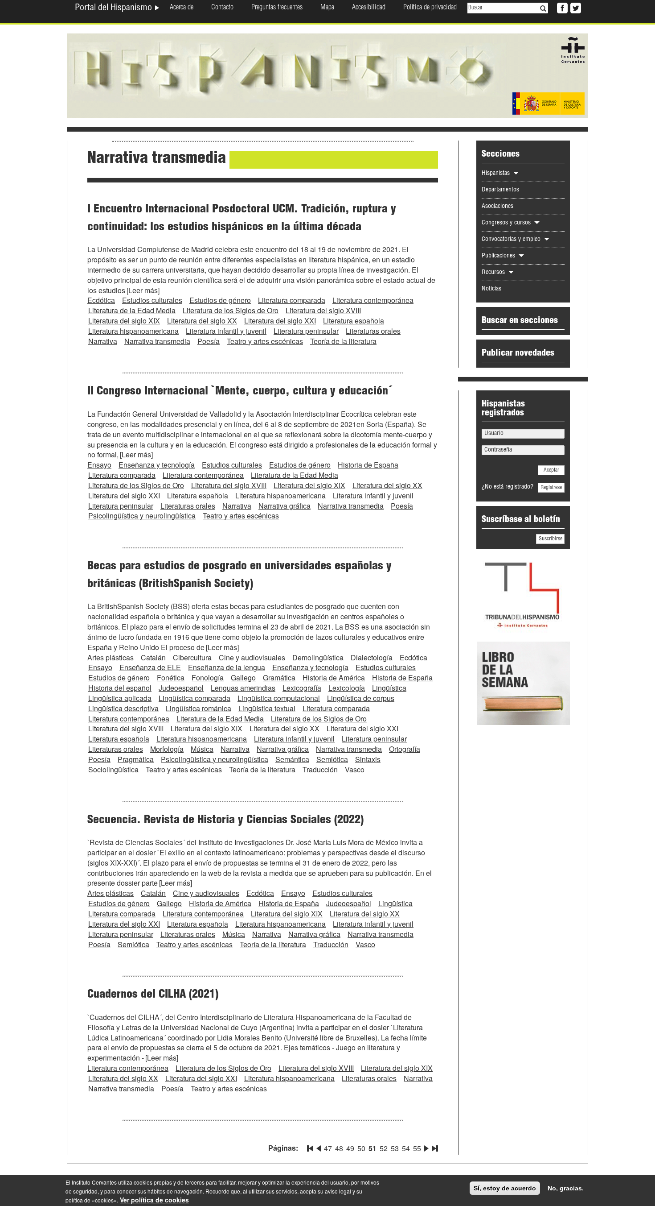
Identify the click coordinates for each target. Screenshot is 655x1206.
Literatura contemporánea (372, 300)
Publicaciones (499, 256)
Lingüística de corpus (360, 698)
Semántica (292, 759)
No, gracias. (566, 1188)
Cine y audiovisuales (252, 657)
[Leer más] (143, 290)
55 (417, 1148)
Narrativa (102, 341)
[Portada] (327, 74)
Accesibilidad (368, 8)
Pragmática (136, 759)
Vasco (354, 769)
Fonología (208, 677)
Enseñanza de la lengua (226, 667)
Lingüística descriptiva (123, 708)
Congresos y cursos (507, 223)
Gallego (243, 677)
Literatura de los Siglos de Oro (230, 310)
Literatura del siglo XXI (280, 320)
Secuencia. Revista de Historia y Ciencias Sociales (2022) (225, 820)
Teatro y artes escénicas (265, 341)
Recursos (494, 272)
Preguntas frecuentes (277, 8)
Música (202, 749)
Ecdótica (101, 300)
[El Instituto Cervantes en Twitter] (574, 7)
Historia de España (368, 465)
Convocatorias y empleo (512, 239)
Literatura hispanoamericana (133, 331)
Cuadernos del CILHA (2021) (152, 995)
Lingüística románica (198, 708)
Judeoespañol (181, 688)
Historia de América (334, 677)
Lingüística (389, 688)
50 (361, 1148)
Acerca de (181, 8)
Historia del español (119, 688)
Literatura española (353, 320)
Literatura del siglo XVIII (323, 310)
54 (406, 1148)
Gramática (279, 677)
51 (372, 1148)
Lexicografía (301, 688)
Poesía (208, 341)
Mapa (327, 8)
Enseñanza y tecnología (157, 465)
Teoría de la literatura (343, 341)
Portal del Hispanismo (114, 8)
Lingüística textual (266, 708)
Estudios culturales (152, 300)
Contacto (222, 8)
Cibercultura (192, 657)
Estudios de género (220, 300)
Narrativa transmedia (157, 341)
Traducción (320, 769)
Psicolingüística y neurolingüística (142, 515)
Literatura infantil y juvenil (226, 331)
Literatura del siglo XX (202, 320)
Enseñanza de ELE (150, 667)
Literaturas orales (373, 331)
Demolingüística (318, 657)
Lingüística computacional (278, 698)
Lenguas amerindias (243, 688)
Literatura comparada (291, 300)
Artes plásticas (110, 657)
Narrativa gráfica (284, 506)
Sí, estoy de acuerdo (505, 1188)
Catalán (153, 657)
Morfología (167, 749)
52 (384, 1148)
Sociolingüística (113, 769)
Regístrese (551, 487)
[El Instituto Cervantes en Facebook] (561, 7)
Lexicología (346, 688)
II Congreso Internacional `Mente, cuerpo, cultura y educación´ (239, 392)
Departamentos (500, 190)
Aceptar (551, 470)
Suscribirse (550, 539)
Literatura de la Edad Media (132, 310)
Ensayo (99, 465)
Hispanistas (497, 173)
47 (328, 1148)
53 (395, 1148)
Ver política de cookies (154, 1199)
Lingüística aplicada (119, 698)
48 (339, 1148)
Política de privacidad (430, 8)
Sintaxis (368, 759)
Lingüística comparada (194, 698)
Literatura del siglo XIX (124, 320)
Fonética (170, 677)
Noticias (491, 289)
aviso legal (338, 1191)
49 (350, 1148)
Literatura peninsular (306, 331)
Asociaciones (497, 206)
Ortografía (404, 749)
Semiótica (332, 759)
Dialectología (372, 657)
